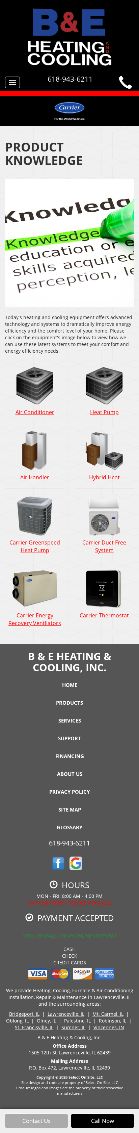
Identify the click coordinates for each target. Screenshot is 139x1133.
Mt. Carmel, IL (107, 1014)
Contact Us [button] (36, 1121)
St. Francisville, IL (34, 1027)
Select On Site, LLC (85, 1077)
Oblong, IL (17, 1020)
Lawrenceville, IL (66, 1014)
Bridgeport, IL (24, 1014)
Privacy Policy (69, 791)
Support (69, 738)
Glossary (69, 827)
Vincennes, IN (108, 1027)
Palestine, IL (77, 1020)
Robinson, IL (112, 1020)
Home (69, 685)
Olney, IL (46, 1020)
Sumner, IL (73, 1027)
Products (69, 702)
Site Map (69, 809)
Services (69, 720)
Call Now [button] (102, 1121)
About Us (69, 774)
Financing (69, 756)
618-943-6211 (69, 842)
